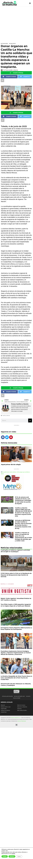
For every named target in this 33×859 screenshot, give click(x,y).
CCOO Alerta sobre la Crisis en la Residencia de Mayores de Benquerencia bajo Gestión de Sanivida (16, 575)
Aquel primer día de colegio (11, 464)
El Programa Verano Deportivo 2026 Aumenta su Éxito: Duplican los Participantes (16, 628)
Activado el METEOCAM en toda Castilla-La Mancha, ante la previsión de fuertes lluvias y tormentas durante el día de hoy (23, 524)
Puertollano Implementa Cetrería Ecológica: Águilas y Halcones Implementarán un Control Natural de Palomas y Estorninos (16, 652)
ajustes (13, 853)
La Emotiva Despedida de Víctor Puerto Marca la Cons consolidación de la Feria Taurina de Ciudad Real (16, 677)
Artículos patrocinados (7, 696)
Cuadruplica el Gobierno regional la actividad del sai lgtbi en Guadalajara (15, 550)
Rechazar (12, 856)
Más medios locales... (22, 710)
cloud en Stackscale (22, 721)
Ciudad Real (3, 712)
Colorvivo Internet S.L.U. (16, 717)
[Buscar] (30, 420)
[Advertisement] (16, 24)
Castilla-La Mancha (6, 415)
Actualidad (4, 43)
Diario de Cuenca (21, 705)
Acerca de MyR (16, 698)
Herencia (19, 708)
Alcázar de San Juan (6, 707)
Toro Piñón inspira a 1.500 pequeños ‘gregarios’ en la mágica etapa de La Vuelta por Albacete (16, 605)
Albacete (3, 705)
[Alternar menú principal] (30, 3)
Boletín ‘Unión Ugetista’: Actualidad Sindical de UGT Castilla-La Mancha (16, 599)
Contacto (28, 696)
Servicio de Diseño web (19, 696)
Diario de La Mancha (22, 707)
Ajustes (19, 856)
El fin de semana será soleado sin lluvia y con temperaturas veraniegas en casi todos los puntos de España (23, 500)
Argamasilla (3, 708)
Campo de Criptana (5, 710)
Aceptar (4, 856)
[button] (16, 725)
